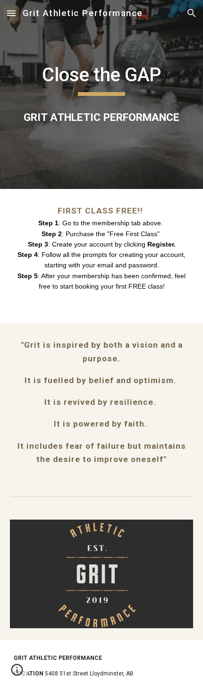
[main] (102, 79)
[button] (11, 13)
